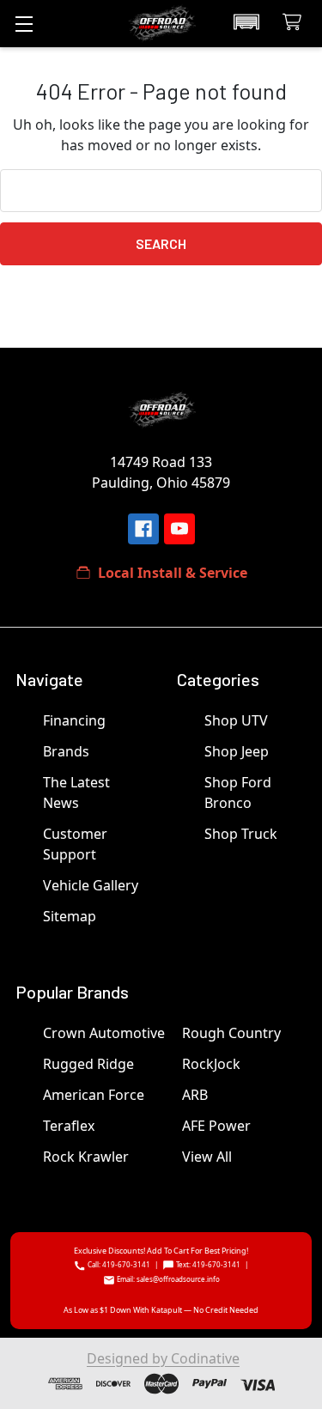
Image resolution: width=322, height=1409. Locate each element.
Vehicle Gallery (90, 885)
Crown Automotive (104, 1032)
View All (207, 1156)
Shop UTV (236, 720)
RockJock (211, 1063)
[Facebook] (143, 528)
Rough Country (231, 1032)
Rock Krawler (86, 1156)
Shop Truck (240, 833)
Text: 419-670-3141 (207, 1264)
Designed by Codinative (163, 1358)
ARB (195, 1094)
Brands (66, 751)
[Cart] (296, 22)
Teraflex (68, 1125)
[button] (246, 22)
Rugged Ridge (88, 1063)
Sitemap (69, 916)
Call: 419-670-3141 (118, 1264)
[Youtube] (179, 528)
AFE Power (216, 1125)
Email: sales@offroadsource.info (167, 1279)
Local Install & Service (172, 572)
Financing (74, 720)
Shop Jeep (236, 751)
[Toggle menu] (23, 23)
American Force (93, 1094)
